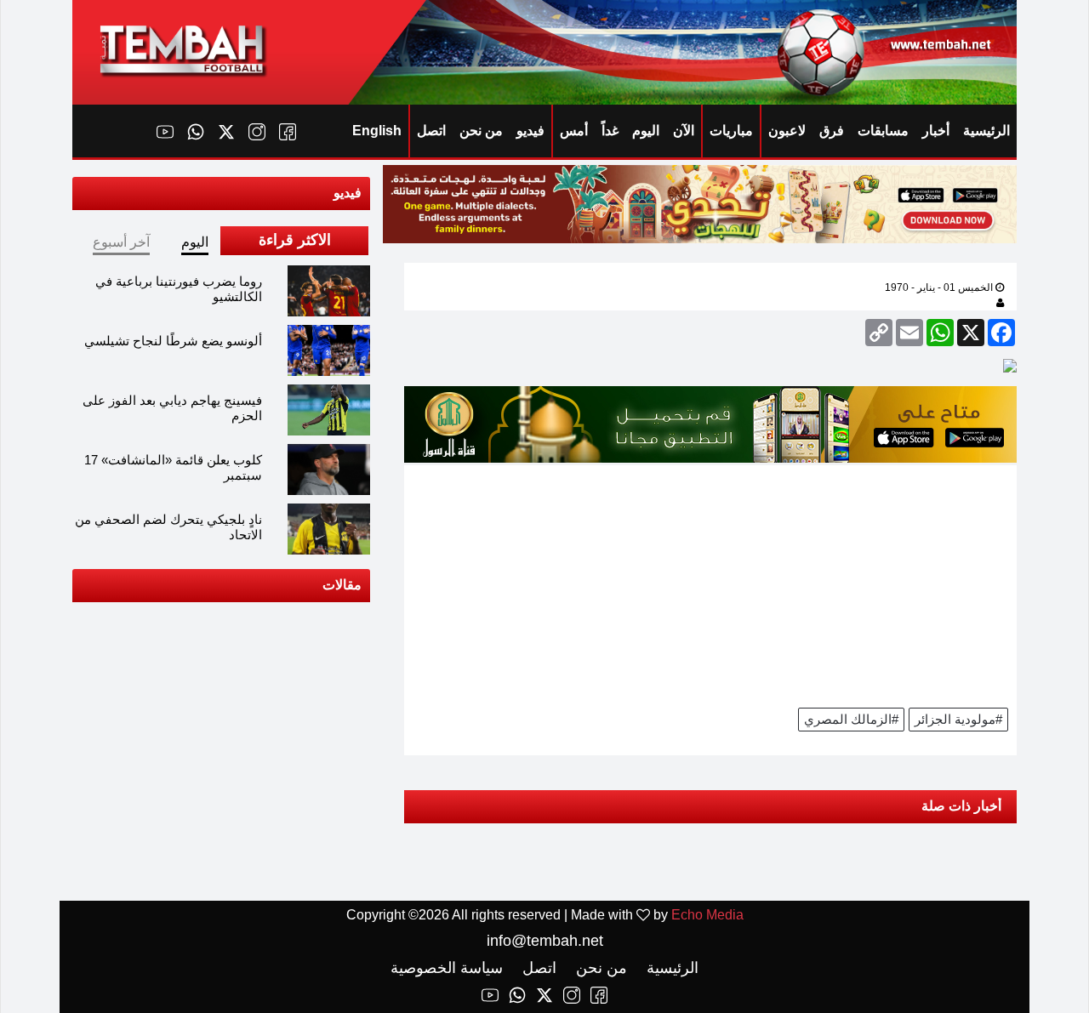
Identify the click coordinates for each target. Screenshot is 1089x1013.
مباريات (731, 130)
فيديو (530, 130)
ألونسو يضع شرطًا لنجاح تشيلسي (173, 340)
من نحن (481, 130)
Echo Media (707, 915)
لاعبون (787, 130)
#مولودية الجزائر (958, 719)
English (377, 130)
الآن (683, 130)
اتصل (431, 130)
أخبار (935, 130)
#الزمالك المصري (851, 719)
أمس (574, 130)
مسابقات (883, 130)
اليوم (645, 130)
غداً (610, 130)
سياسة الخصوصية (447, 967)
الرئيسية (986, 130)
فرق (831, 130)
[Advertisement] (710, 584)
